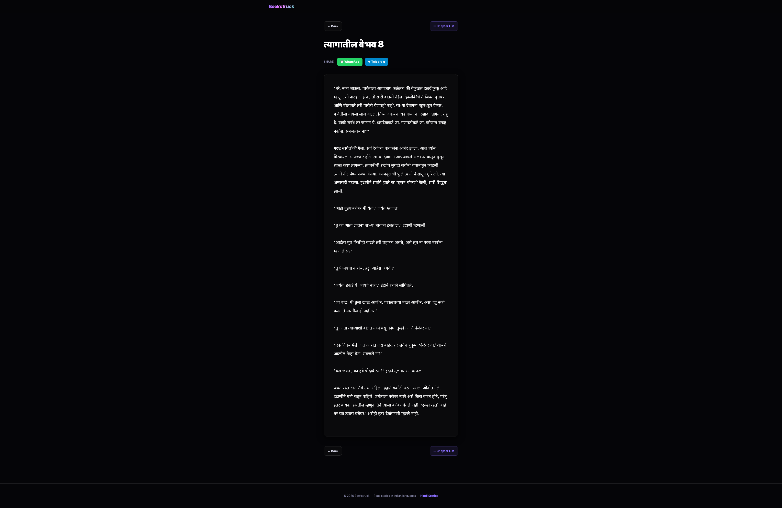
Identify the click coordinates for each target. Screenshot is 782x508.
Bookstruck (281, 6)
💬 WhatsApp (349, 61)
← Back (333, 26)
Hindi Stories (429, 495)
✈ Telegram (376, 61)
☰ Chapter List (443, 26)
